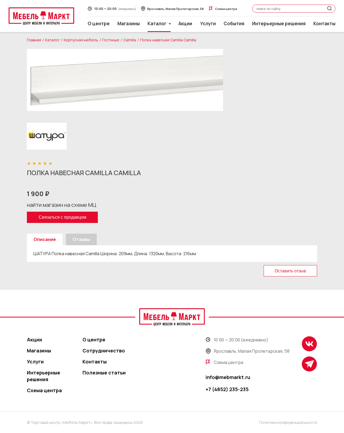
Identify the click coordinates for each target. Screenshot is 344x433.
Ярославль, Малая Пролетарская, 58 (251, 351)
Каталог (52, 39)
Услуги (208, 23)
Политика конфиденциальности (288, 422)
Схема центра (44, 390)
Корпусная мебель (81, 39)
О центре (99, 23)
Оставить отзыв (290, 271)
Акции (185, 23)
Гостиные (110, 39)
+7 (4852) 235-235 (227, 389)
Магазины (128, 23)
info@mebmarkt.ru (228, 377)
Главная (34, 39)
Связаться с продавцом (62, 217)
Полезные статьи (104, 372)
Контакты (324, 23)
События (234, 23)
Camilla (129, 39)
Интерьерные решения (279, 23)
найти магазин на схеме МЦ (61, 204)
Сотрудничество (104, 350)
